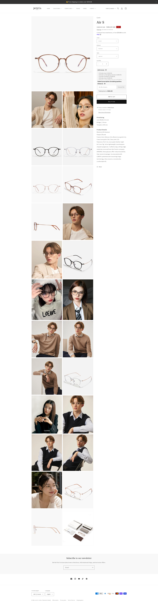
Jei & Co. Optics (38, 600)
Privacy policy (63, 600)
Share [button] (100, 166)
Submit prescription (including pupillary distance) (112, 82)
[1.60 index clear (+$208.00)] (111, 78)
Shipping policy (80, 600)
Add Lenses (112, 70)
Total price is (105, 91)
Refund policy (56, 600)
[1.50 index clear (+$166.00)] (111, 73)
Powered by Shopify (46, 600)
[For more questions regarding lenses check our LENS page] (106, 70)
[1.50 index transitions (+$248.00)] (111, 76)
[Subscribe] (92, 567)
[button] (118, 8)
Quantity (99, 60)
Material (99, 45)
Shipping (99, 29)
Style (98, 53)
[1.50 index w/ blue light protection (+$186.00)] (111, 75)
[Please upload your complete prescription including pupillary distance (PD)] (104, 83)
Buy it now (111, 101)
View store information (104, 112)
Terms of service (71, 600)
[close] (156, 1)
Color (98, 37)
